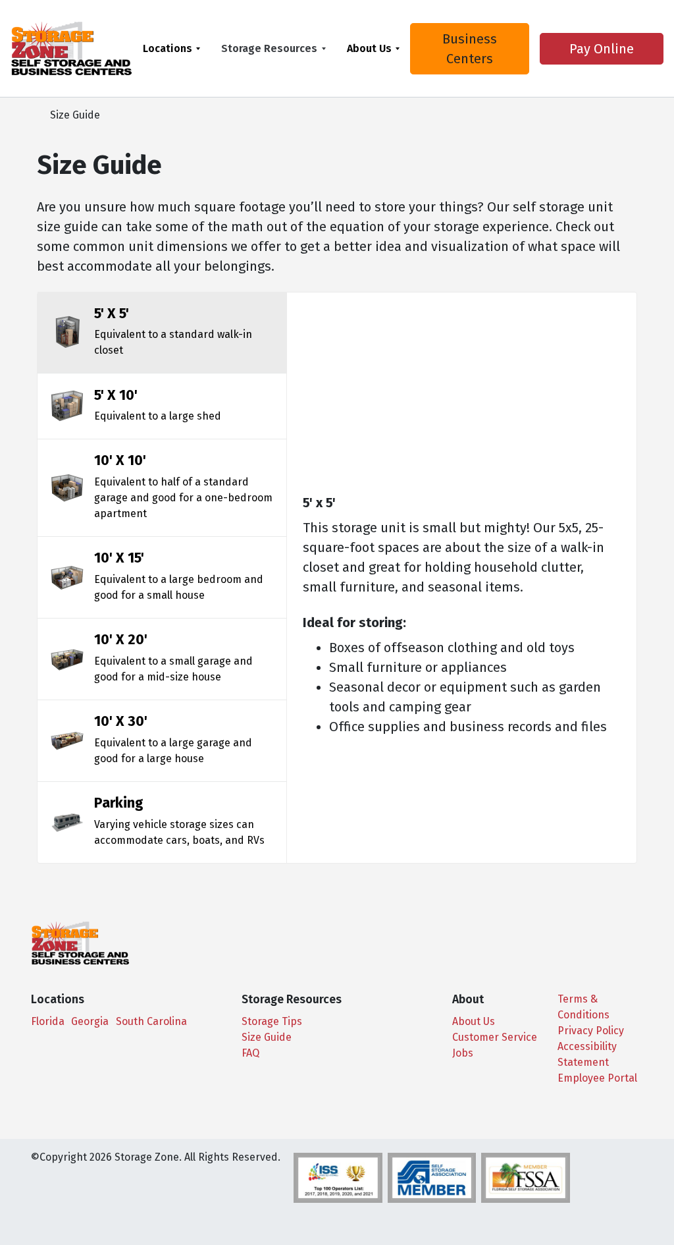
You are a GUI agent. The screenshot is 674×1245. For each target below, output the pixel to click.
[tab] (162, 332)
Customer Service (494, 1037)
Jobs (462, 1053)
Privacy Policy (590, 1030)
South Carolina (151, 1021)
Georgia (90, 1021)
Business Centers (469, 49)
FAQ (250, 1053)
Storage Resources (269, 48)
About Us (369, 48)
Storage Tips (272, 1021)
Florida (48, 1021)
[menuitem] (171, 48)
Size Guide (267, 1037)
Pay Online (601, 49)
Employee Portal (597, 1078)
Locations (167, 48)
